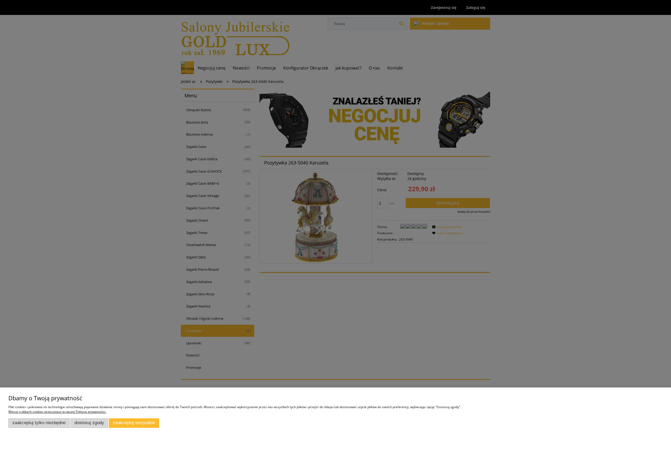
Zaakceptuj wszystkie (134, 422)
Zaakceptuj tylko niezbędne (39, 422)
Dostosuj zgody (89, 422)
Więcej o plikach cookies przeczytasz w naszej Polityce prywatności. (57, 411)
